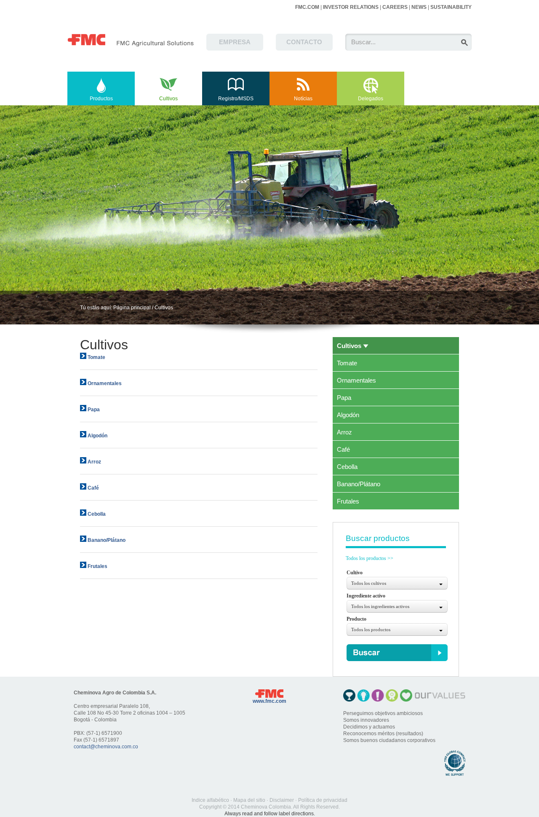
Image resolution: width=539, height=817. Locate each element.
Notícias (303, 99)
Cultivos (168, 99)
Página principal (132, 308)
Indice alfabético (210, 800)
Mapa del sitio (249, 800)
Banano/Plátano (358, 484)
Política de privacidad (322, 800)
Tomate (347, 363)
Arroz (344, 432)
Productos (101, 99)
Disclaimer (282, 800)
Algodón (348, 415)
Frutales (348, 501)
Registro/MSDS (235, 99)
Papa (344, 397)
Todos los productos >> (369, 558)
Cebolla (347, 466)
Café (343, 449)
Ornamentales (356, 380)
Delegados (370, 99)
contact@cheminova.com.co (106, 747)
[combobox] (397, 583)
